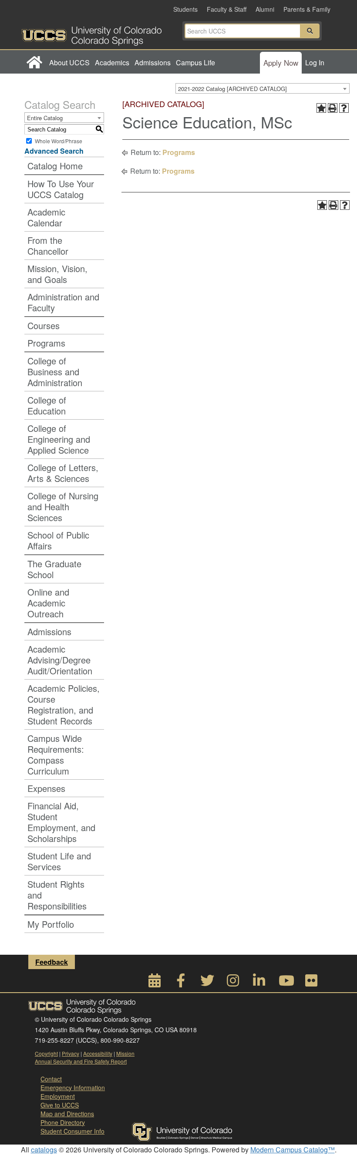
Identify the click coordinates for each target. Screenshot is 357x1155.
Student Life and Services (59, 861)
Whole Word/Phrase (58, 141)
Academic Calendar (46, 217)
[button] (310, 31)
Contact (51, 1078)
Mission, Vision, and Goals (57, 274)
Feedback (51, 962)
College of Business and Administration (54, 371)
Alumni (265, 9)
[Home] (34, 63)
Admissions (153, 62)
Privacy (70, 1053)
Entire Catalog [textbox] (45, 118)
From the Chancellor (47, 245)
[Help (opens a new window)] (344, 108)
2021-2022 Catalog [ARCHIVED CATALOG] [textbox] (232, 88)
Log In (314, 62)
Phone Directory (62, 1122)
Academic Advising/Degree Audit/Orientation (59, 660)
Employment (57, 1096)
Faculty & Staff (226, 9)
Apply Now (280, 62)
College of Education (46, 405)
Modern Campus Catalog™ (292, 1150)
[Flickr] (311, 982)
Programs (46, 343)
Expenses (46, 788)
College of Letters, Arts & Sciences (62, 473)
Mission (125, 1053)
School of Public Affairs (58, 540)
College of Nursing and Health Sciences (62, 506)
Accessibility (97, 1053)
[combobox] (262, 88)
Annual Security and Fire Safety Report (81, 1061)
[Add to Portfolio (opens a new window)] (321, 108)
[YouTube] (285, 982)
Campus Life (195, 62)
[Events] (154, 982)
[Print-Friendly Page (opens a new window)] (332, 108)
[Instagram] (233, 982)
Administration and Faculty (63, 302)
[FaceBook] (180, 982)
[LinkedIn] (259, 982)
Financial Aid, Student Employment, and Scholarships (61, 822)
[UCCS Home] (100, 33)
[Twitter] (206, 982)
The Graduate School (54, 569)
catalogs (44, 1150)
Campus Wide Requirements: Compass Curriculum (55, 754)
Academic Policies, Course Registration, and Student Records (63, 704)
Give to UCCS (59, 1105)
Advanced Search (54, 151)
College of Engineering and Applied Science (58, 439)
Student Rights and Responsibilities (57, 895)
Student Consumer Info (72, 1131)
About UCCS (69, 62)
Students (185, 9)
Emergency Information (72, 1087)
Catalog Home (55, 165)
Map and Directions (67, 1113)
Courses (43, 325)
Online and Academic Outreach (48, 603)
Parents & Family (306, 9)
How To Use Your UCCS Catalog (60, 189)
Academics (112, 62)
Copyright (46, 1053)
